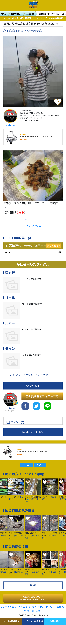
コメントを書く (34, 432)
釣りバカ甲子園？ (11, 621)
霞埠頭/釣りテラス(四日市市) (27, 31)
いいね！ (34, 385)
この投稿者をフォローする (42, 396)
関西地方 (16, 14)
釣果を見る (55, 621)
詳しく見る (53, 245)
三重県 (30, 14)
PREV (26, 464)
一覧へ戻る (33, 585)
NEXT (40, 464)
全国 (3, 14)
